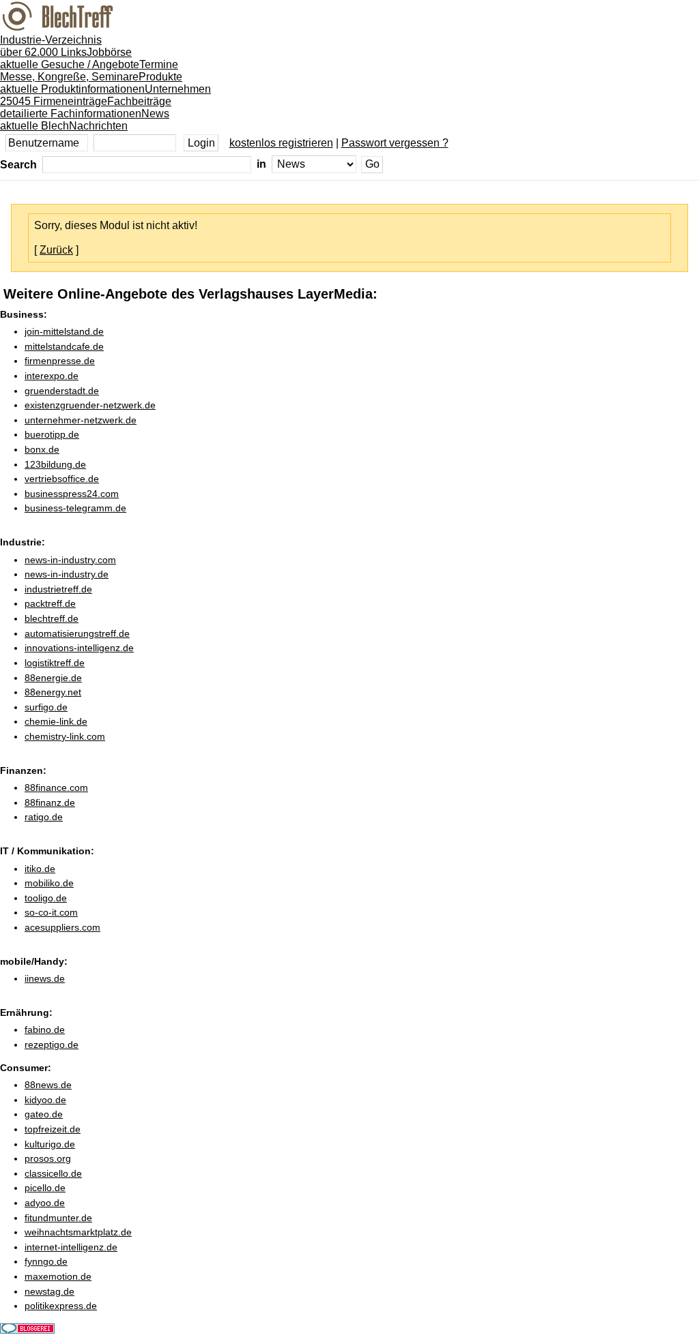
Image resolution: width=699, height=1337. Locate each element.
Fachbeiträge (85, 107)
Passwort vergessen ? (394, 143)
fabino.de (45, 1029)
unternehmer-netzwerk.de (81, 420)
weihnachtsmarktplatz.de (78, 1232)
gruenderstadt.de (62, 390)
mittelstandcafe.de (64, 346)
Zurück (56, 250)
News (84, 120)
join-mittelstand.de (64, 331)
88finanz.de (50, 802)
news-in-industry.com (70, 559)
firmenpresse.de (60, 360)
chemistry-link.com (65, 736)
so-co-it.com (51, 912)
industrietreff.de (58, 589)
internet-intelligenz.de (71, 1247)
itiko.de (40, 868)
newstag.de (49, 1291)
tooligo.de (46, 897)
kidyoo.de (45, 1099)
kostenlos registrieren (281, 143)
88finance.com (56, 787)
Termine (89, 70)
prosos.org (48, 1158)
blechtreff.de (52, 618)
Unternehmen (105, 95)
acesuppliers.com (62, 927)
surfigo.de (46, 707)
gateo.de (44, 1114)
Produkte (91, 83)
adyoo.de (45, 1202)
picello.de (45, 1187)
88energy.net (53, 692)
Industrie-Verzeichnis (51, 46)
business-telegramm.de (75, 507)
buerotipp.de (52, 434)
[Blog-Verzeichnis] (27, 1330)
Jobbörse (69, 58)
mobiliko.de (49, 882)
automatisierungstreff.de (77, 633)
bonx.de (42, 449)
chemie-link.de (56, 721)
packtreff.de (50, 603)
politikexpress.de (61, 1305)
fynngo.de (46, 1261)
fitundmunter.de (58, 1217)
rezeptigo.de (52, 1044)
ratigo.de (44, 816)
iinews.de (45, 978)
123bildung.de (55, 464)
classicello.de (53, 1173)
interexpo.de (52, 375)
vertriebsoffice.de (62, 478)
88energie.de (53, 677)
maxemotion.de (58, 1276)
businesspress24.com (72, 493)
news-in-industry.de (67, 574)
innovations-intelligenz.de (79, 647)
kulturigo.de (50, 1144)
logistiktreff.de (55, 662)
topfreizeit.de (53, 1129)
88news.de (48, 1084)
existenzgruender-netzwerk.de (90, 405)
